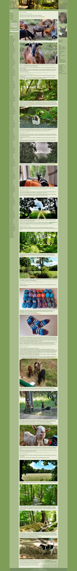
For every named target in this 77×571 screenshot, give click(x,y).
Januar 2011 (12, 225)
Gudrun (60, 53)
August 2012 (12, 205)
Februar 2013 (12, 198)
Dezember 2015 (12, 161)
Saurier (43, 224)
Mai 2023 (11, 67)
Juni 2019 (11, 116)
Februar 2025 (12, 46)
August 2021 (12, 88)
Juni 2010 (11, 233)
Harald (60, 54)
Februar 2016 (12, 159)
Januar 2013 (12, 199)
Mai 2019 (11, 117)
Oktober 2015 (12, 164)
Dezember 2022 (12, 71)
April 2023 (11, 68)
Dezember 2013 (12, 187)
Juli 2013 (11, 193)
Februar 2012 (12, 211)
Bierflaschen (39, 131)
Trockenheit (40, 565)
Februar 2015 (12, 172)
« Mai (11, 28)
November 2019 (12, 111)
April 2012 (11, 209)
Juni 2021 (11, 90)
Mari (59, 57)
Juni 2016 (11, 155)
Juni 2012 (11, 207)
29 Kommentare (46, 131)
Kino (42, 224)
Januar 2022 (12, 83)
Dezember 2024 (12, 48)
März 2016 (11, 158)
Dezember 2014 (12, 174)
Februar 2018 (12, 133)
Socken (45, 345)
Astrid (60, 44)
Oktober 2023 (12, 63)
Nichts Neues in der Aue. (26, 226)
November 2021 (12, 85)
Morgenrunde (42, 131)
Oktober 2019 (12, 112)
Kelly (59, 56)
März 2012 (11, 210)
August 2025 (12, 41)
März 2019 (11, 119)
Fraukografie (61, 69)
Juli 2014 (11, 180)
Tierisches (11, 18)
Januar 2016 (12, 160)
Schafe (42, 72)
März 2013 (11, 197)
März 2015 (11, 171)
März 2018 (11, 132)
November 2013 (12, 188)
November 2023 (12, 62)
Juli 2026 (11, 35)
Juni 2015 (11, 168)
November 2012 (12, 201)
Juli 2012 (11, 206)
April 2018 (11, 131)
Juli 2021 (11, 89)
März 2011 (11, 223)
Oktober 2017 (12, 138)
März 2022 (11, 81)
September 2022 (12, 74)
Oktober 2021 (12, 86)
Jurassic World (52, 222)
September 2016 (12, 152)
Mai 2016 (11, 156)
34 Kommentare (47, 452)
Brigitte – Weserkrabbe (62, 48)
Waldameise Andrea (62, 62)
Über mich (60, 42)
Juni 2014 (11, 181)
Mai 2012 (11, 208)
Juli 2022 (11, 76)
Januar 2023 (12, 70)
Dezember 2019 (12, 110)
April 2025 (11, 44)
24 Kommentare (47, 224)
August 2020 (12, 101)
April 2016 (11, 157)
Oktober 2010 (12, 228)
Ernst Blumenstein (62, 51)
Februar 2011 (12, 224)
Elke (59, 50)
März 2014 (11, 184)
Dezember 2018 (12, 123)
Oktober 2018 (12, 125)
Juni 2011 (11, 220)
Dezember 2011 (12, 213)
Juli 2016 (11, 154)
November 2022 (12, 72)
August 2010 (12, 230)
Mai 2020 (11, 104)
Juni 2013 (11, 194)
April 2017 (11, 144)
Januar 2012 (12, 212)
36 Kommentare (49, 345)
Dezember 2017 (12, 136)
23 (12, 25)
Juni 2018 (11, 129)
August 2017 (12, 140)
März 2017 (11, 145)
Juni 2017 (11, 142)
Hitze (38, 565)
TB (35, 72)
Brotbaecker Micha (62, 49)
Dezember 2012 (12, 200)
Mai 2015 (11, 169)
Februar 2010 (12, 237)
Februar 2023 (12, 69)
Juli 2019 (11, 115)
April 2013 (11, 196)
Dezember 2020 (12, 97)
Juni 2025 (11, 42)
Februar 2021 (12, 95)
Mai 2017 (11, 143)
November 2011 (12, 214)
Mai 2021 (11, 91)
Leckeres (11, 17)
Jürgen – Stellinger (62, 55)
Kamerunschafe (39, 72)
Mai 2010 (11, 234)
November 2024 (12, 49)
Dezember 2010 (12, 226)
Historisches (61, 70)
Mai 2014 (11, 182)
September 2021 (12, 87)
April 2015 (11, 170)
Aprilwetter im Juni (24, 132)
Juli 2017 (11, 141)
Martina (60, 58)
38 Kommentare (46, 72)
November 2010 (12, 227)
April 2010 (11, 235)
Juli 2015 (11, 167)
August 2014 (12, 179)
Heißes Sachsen (24, 453)
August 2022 (12, 75)
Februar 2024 (12, 59)
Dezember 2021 (12, 84)
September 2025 (12, 40)
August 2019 (12, 114)
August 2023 (12, 64)
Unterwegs (11, 19)
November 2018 (12, 124)
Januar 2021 (12, 96)
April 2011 (11, 222)
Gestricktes (12, 16)
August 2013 (12, 192)
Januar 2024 (12, 60)
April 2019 (11, 118)
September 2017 (12, 139)
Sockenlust (23, 283)
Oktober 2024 (12, 50)
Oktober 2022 (12, 73)
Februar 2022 (12, 82)
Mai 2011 (11, 221)
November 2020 (12, 98)
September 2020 (12, 100)
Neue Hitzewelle (64, 73)
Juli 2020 (11, 102)
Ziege (44, 452)
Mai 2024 (11, 56)
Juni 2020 (11, 103)
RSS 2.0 (34, 72)
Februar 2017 (12, 146)
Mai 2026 (11, 36)
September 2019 (12, 113)
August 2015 (12, 166)
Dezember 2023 (12, 61)
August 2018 (12, 127)
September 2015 (12, 165)
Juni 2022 (11, 77)
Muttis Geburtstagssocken (41, 345)
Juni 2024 (11, 55)
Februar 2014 (12, 185)
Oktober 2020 (12, 99)
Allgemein (11, 12)
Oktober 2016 (12, 151)
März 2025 (11, 45)
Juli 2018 (11, 128)
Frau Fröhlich (61, 52)
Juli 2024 (11, 54)
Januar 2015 (12, 173)
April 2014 (11, 183)
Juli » (13, 28)
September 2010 (12, 229)
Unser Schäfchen (24, 346)
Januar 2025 (12, 47)
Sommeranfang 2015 (25, 190)
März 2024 (11, 58)
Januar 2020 (12, 109)
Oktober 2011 (12, 215)
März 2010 (11, 236)
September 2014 (12, 178)
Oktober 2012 (12, 202)
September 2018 (12, 126)
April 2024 (11, 57)
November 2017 (12, 137)
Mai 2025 (11, 43)
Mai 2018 (11, 130)
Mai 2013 (11, 195)
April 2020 (11, 105)
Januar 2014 (12, 186)
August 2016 (12, 153)
